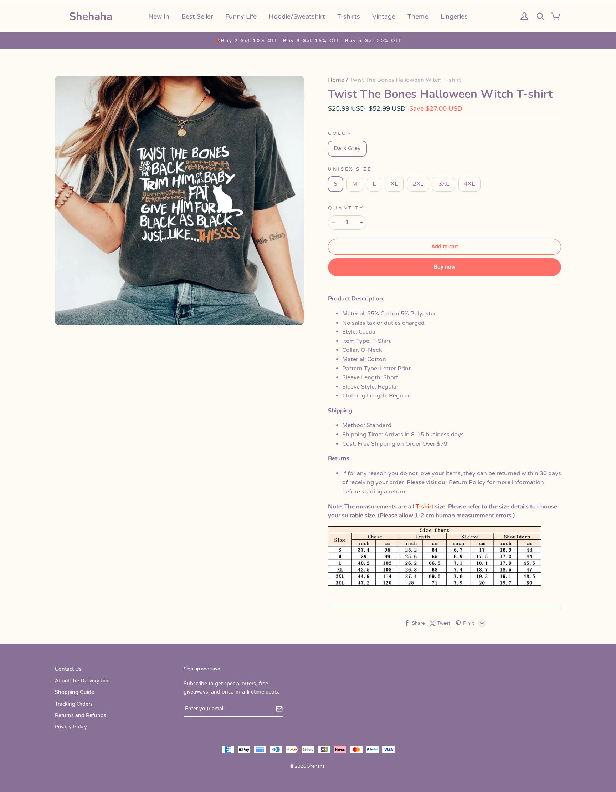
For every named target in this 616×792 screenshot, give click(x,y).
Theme (417, 16)
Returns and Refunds (80, 715)
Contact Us (68, 669)
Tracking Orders (74, 704)
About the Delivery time (83, 681)
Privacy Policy (71, 727)
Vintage (383, 16)
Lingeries (454, 16)
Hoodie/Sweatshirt (297, 16)
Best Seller (197, 16)
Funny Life (241, 16)
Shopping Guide (74, 692)
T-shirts (348, 16)
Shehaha (90, 16)
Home (336, 79)
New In (158, 16)
